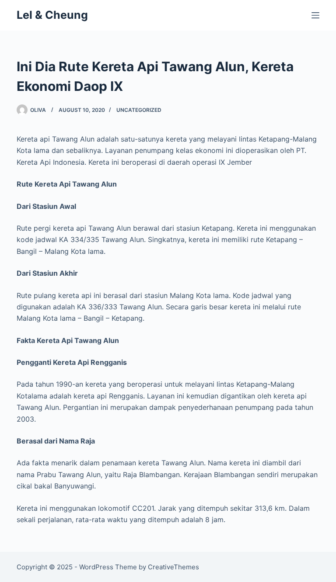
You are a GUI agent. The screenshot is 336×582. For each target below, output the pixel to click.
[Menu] (315, 15)
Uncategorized (138, 110)
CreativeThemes (173, 567)
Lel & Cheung (52, 14)
